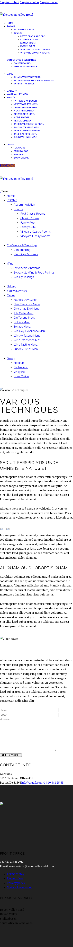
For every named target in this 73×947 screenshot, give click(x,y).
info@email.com (31, 782)
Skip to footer (49, 2)
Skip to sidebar (29, 2)
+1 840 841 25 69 (52, 782)
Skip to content (9, 2)
